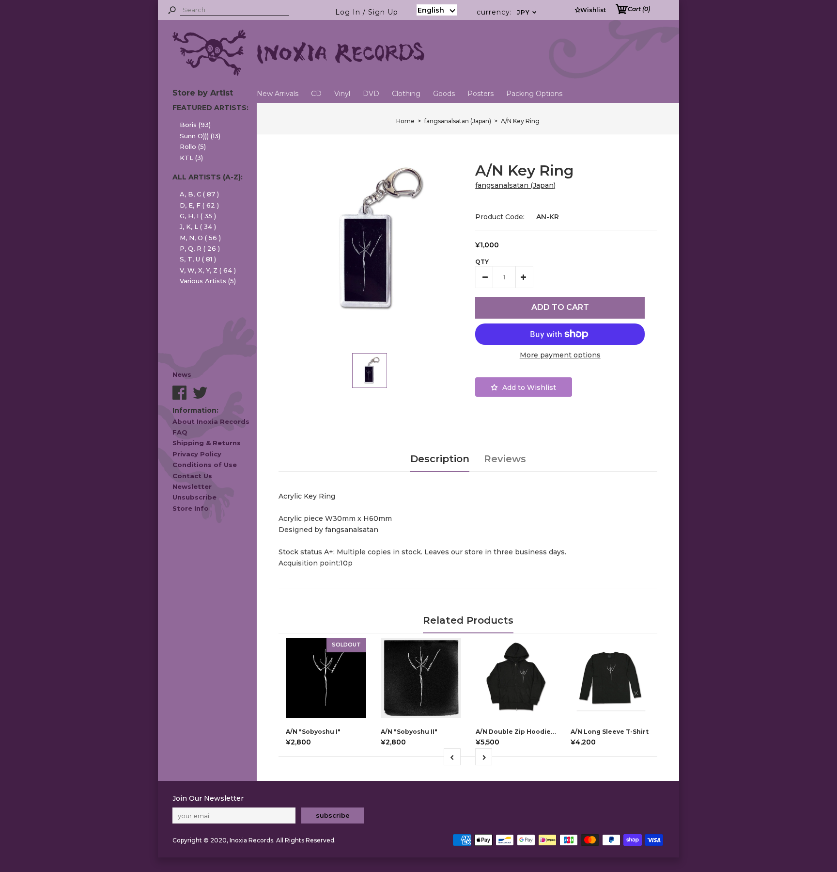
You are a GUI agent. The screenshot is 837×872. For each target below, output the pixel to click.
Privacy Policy (196, 454)
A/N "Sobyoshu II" (409, 731)
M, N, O (200, 238)
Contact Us (192, 476)
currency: (507, 12)
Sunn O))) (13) (200, 136)
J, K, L (198, 226)
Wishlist (593, 10)
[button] (437, 10)
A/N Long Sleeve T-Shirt (610, 731)
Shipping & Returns (206, 443)
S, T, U (198, 259)
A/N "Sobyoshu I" (313, 731)
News (181, 374)
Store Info (190, 508)
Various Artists (208, 281)
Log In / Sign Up (366, 12)
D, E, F (199, 205)
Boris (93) (195, 125)
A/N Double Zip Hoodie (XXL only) (530, 731)
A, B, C (199, 194)
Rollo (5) (193, 146)
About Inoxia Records (210, 421)
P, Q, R (200, 248)
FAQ (179, 432)
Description (439, 459)
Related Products (468, 620)
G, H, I (198, 216)
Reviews (505, 459)
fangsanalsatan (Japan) (515, 185)
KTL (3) (191, 157)
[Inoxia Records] (298, 73)
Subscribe (333, 815)
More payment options (560, 355)
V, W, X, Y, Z (208, 270)
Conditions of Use (204, 464)
